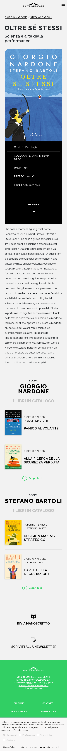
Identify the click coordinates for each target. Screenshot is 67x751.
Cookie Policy (9, 747)
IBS (33, 211)
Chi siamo (19, 703)
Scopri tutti (35, 478)
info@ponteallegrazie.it (37, 680)
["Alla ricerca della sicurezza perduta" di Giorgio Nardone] (13, 456)
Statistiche (46, 735)
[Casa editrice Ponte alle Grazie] (33, 5)
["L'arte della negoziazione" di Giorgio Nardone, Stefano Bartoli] (13, 566)
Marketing (11, 740)
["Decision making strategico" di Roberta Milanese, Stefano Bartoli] (13, 532)
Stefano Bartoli (41, 17)
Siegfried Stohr (37, 421)
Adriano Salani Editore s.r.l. (33, 685)
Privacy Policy (19, 711)
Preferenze (28, 735)
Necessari (11, 735)
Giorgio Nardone (16, 17)
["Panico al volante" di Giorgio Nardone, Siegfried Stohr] (13, 422)
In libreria (34, 204)
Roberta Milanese (35, 525)
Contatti (47, 703)
